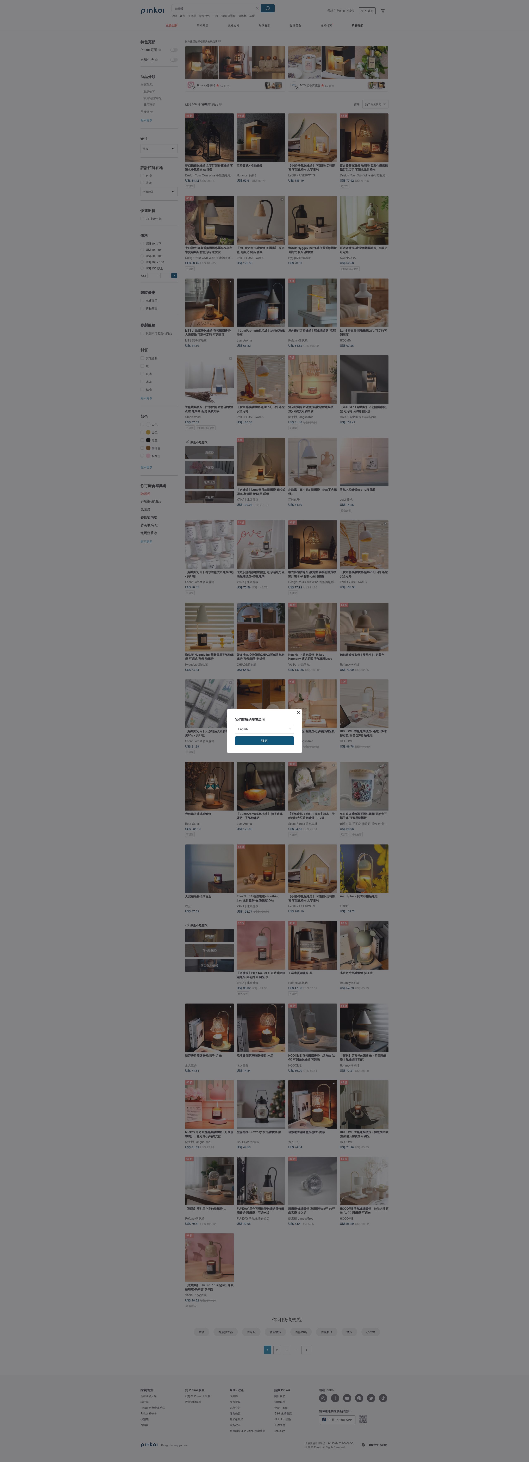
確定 (264, 740)
